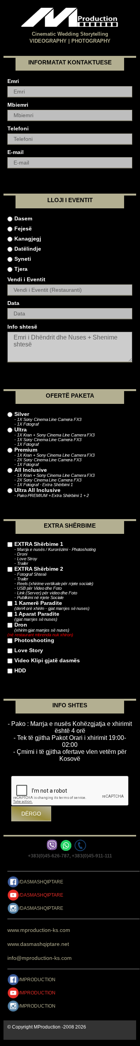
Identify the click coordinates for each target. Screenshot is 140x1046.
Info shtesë (22, 327)
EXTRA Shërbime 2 (53, 583)
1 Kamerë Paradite (51, 605)
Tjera (21, 269)
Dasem (23, 218)
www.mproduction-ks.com (38, 930)
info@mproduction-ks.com (39, 958)
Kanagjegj (27, 239)
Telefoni (18, 128)
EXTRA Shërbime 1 (54, 553)
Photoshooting (34, 640)
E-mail (15, 152)
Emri (13, 81)
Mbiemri (17, 105)
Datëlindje (27, 249)
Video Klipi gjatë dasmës (47, 660)
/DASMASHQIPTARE (41, 882)
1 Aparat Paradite (36, 616)
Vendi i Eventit (26, 279)
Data (13, 303)
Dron (40, 629)
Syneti (22, 259)
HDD (20, 670)
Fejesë (23, 228)
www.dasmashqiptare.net (38, 944)
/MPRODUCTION (37, 979)
